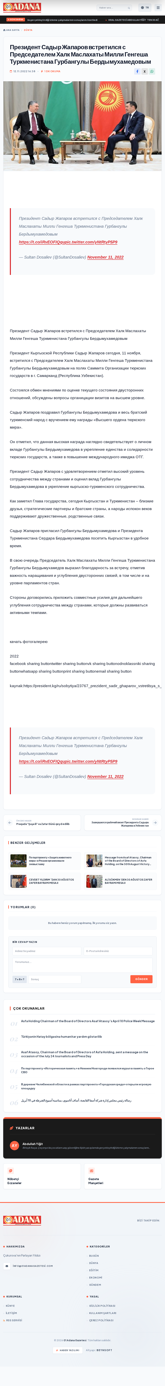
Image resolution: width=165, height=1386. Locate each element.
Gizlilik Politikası (102, 1305)
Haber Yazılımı (69, 1350)
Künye (10, 1305)
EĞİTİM (93, 1270)
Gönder (141, 979)
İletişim (11, 1313)
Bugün (94, 1255)
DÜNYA (28, 30)
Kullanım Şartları (102, 1313)
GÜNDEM (95, 1284)
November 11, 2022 (105, 257)
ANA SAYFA (13, 30)
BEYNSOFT (104, 1350)
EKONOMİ (95, 1277)
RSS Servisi (14, 1320)
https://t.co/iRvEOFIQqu (42, 242)
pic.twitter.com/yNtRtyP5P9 (91, 242)
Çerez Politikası (101, 1320)
